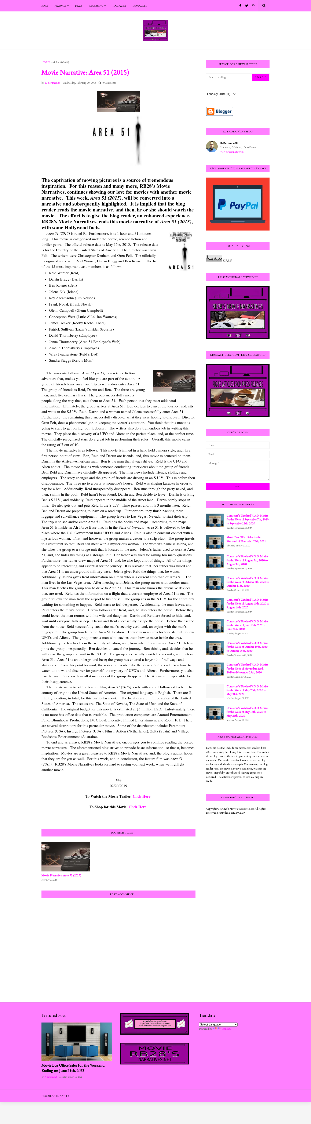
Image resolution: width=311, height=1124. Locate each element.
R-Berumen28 (229, 143)
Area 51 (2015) (60, 62)
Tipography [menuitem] (119, 5)
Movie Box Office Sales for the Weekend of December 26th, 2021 (246, 539)
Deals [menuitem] (78, 5)
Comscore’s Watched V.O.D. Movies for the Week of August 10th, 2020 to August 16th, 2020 (248, 603)
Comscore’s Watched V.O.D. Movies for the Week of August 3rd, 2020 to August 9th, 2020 (247, 560)
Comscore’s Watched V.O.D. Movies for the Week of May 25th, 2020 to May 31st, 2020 (247, 690)
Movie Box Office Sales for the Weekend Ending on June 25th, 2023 (73, 1068)
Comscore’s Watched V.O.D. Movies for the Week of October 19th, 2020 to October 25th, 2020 (247, 646)
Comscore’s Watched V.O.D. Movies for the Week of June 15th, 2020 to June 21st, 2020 (247, 625)
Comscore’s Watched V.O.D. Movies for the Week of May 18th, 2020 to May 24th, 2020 (247, 711)
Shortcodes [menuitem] (139, 5)
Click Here (141, 796)
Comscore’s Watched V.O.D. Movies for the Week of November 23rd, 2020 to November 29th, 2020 (247, 668)
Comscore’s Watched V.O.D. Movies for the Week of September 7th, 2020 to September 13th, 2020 (247, 519)
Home (45, 62)
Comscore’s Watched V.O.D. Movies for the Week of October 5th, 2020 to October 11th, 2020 (248, 582)
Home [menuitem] (44, 5)
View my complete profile (232, 151)
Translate (226, 1029)
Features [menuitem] (60, 5)
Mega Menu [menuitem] (96, 5)
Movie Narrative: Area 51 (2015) (61, 875)
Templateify (61, 1096)
